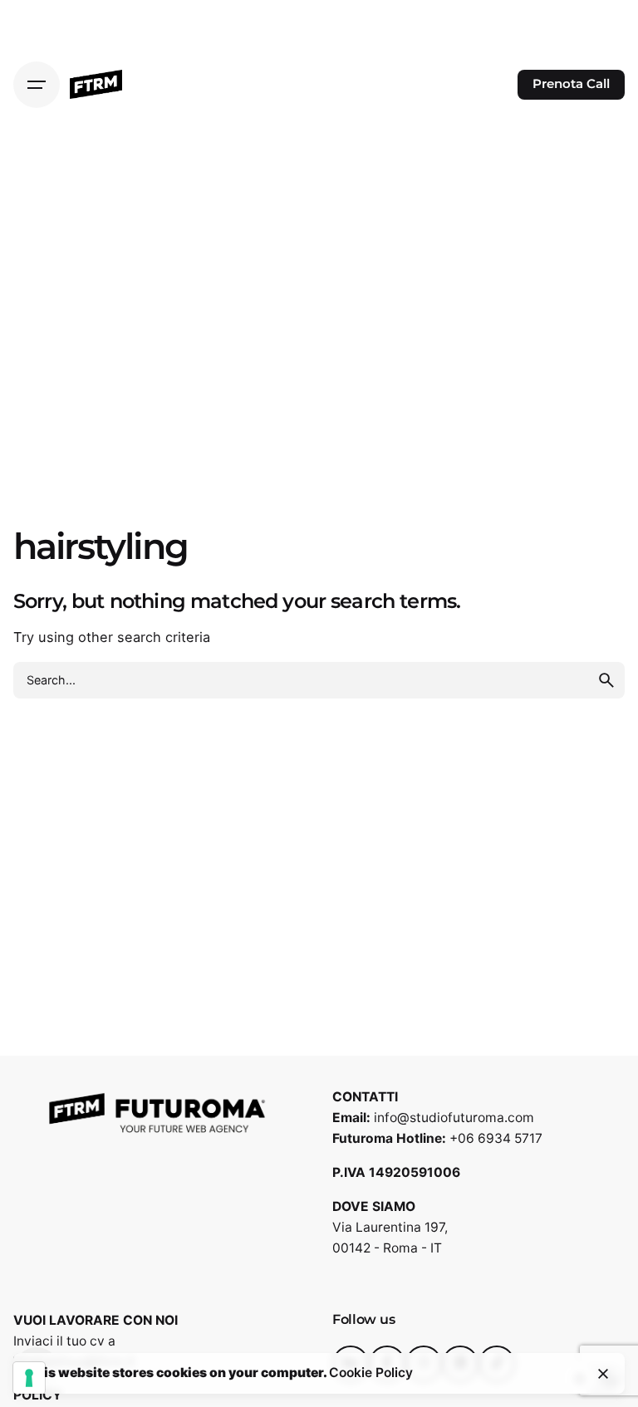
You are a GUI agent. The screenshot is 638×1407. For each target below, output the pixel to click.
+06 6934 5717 (495, 1138)
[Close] (603, 1373)
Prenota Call (571, 83)
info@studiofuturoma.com (454, 1117)
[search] (606, 680)
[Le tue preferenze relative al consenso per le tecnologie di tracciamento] (29, 1378)
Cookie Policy (371, 1372)
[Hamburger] (36, 84)
